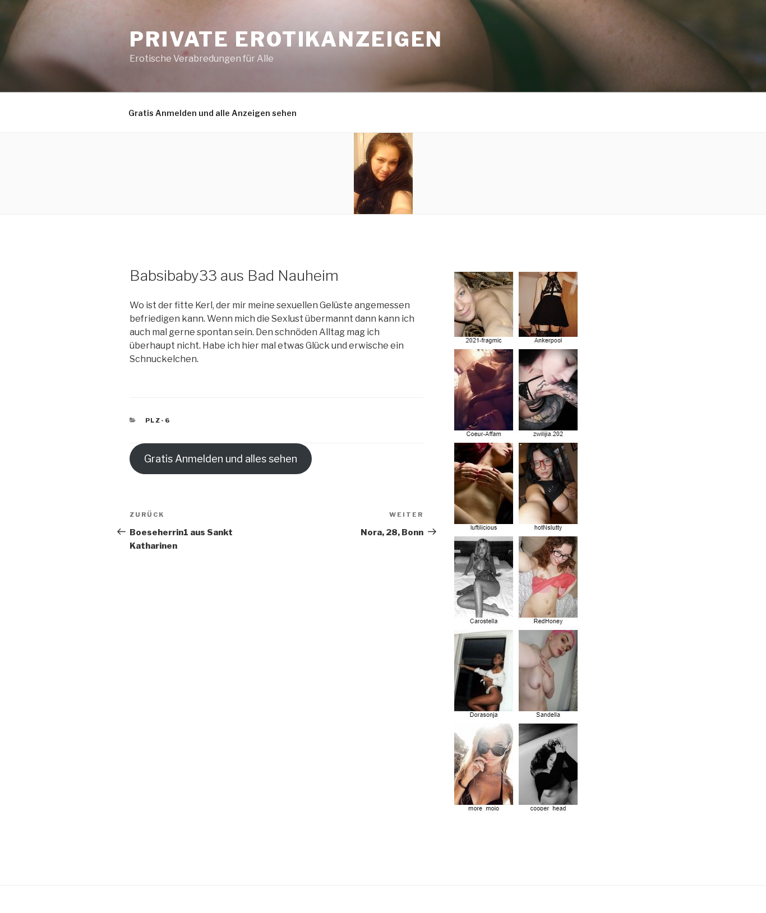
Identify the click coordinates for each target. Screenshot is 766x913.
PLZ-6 (158, 420)
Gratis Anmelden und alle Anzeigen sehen (212, 113)
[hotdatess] (517, 808)
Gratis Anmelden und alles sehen (220, 459)
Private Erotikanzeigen (286, 39)
